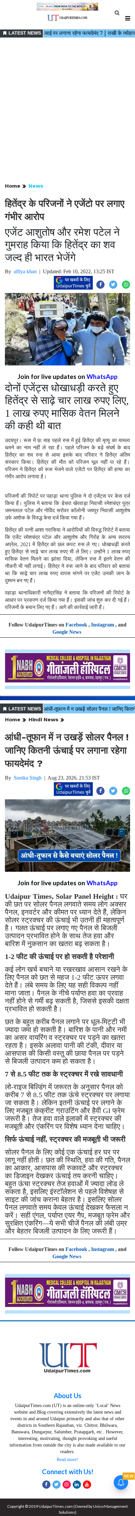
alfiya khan (25, 271)
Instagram (102, 624)
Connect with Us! (67, 1472)
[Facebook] (46, 1484)
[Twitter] (56, 1484)
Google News (66, 632)
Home (12, 186)
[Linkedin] (77, 1484)
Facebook (76, 624)
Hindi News (43, 719)
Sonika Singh (28, 778)
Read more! (67, 1459)
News (36, 186)
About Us (67, 1395)
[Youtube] (87, 1484)
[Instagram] (67, 1484)
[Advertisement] (67, 110)
